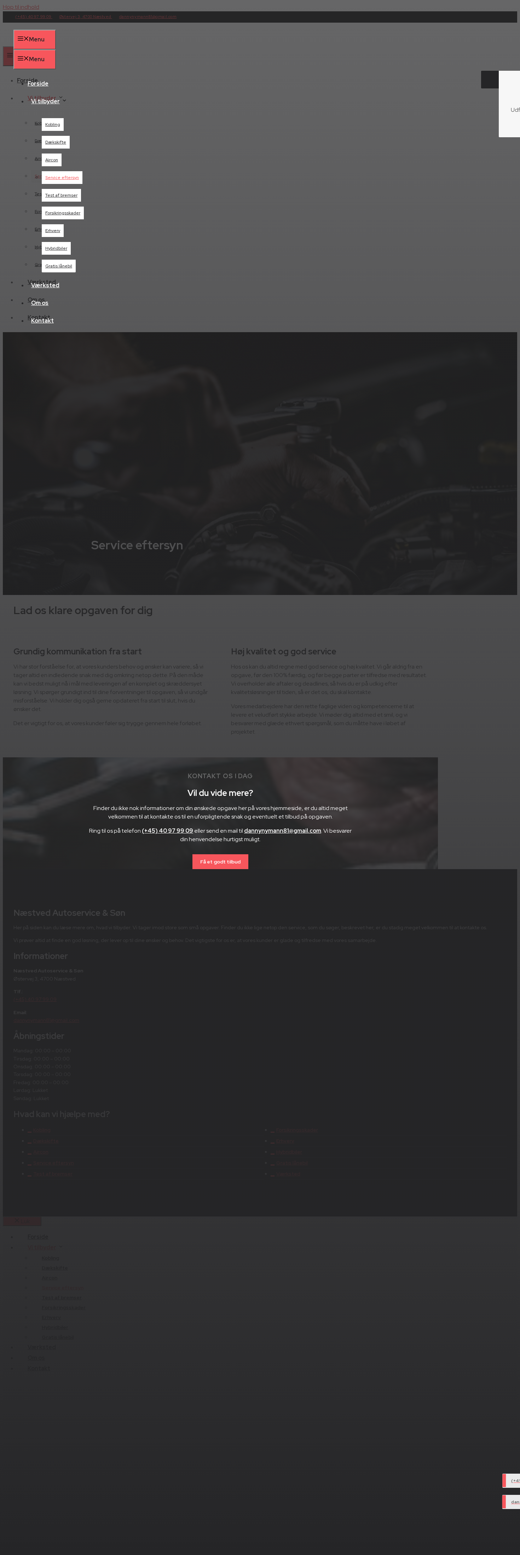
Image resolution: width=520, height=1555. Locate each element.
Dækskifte (55, 142)
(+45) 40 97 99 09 (167, 830)
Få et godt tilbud (220, 862)
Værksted (45, 285)
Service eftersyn (62, 177)
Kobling (52, 124)
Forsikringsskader (62, 213)
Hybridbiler (56, 248)
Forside (38, 83)
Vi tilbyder (45, 101)
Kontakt (42, 320)
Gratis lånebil (58, 266)
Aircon (51, 160)
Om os (39, 303)
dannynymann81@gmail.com (282, 830)
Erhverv (52, 230)
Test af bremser (61, 195)
